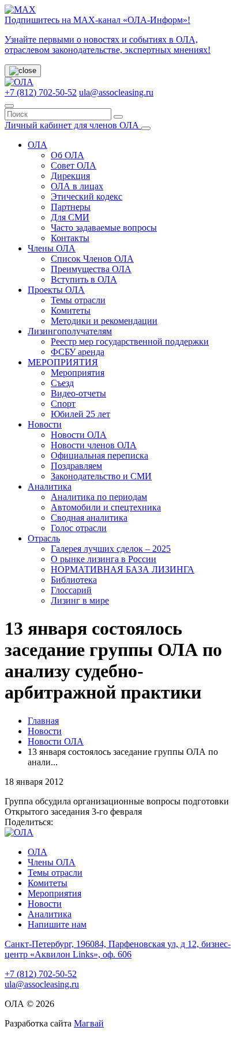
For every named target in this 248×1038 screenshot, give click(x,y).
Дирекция (70, 176)
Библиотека (74, 580)
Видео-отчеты (78, 393)
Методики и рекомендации (104, 321)
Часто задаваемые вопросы (104, 227)
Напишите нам (57, 924)
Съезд (62, 383)
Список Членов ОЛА (92, 259)
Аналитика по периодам (99, 497)
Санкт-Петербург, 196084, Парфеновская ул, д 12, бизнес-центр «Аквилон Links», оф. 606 (118, 949)
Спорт (63, 404)
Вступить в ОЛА (84, 279)
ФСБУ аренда (77, 352)
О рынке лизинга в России (103, 559)
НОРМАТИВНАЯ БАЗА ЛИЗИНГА (122, 569)
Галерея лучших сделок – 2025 (111, 549)
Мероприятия (77, 372)
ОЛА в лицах (77, 186)
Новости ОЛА (79, 435)
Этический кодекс (86, 196)
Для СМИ (70, 217)
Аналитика (50, 486)
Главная (43, 721)
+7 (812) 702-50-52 (41, 92)
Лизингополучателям (70, 331)
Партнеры (71, 207)
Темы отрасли (78, 300)
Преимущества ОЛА (91, 269)
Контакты (70, 238)
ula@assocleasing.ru (116, 92)
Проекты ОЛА (56, 290)
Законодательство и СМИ (101, 476)
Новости (45, 424)
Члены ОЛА (52, 248)
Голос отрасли (79, 528)
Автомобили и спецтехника (106, 507)
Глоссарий (71, 590)
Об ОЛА (67, 155)
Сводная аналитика (89, 517)
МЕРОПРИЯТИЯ (63, 362)
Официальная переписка (99, 455)
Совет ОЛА (73, 165)
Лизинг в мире (80, 600)
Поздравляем (76, 466)
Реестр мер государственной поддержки (130, 341)
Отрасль (44, 538)
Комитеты (71, 310)
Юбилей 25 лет (80, 414)
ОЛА (37, 145)
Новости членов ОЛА (94, 445)
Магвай (89, 1023)
